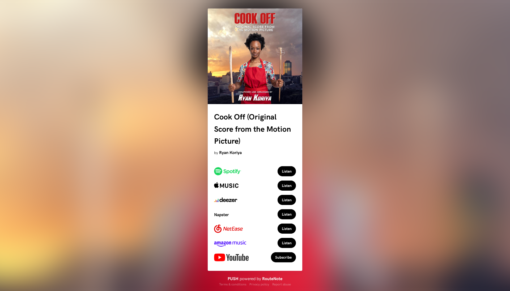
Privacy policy (259, 284)
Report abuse (281, 284)
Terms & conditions (232, 284)
